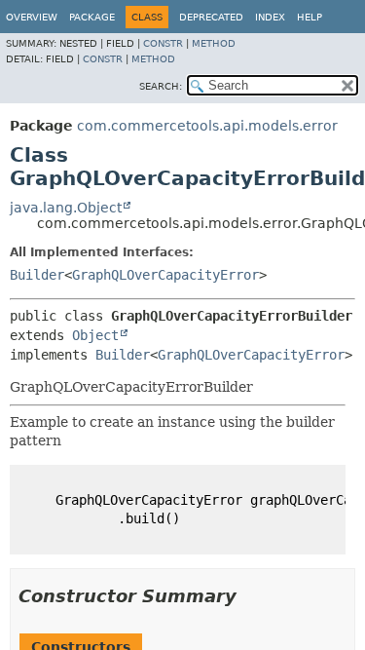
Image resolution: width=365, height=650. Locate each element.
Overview (31, 17)
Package (92, 17)
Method (214, 43)
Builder (37, 275)
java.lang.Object (66, 207)
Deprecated (211, 17)
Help (309, 17)
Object (95, 335)
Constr (163, 43)
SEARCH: (160, 86)
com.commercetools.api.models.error (207, 126)
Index (270, 17)
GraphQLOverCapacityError (165, 275)
